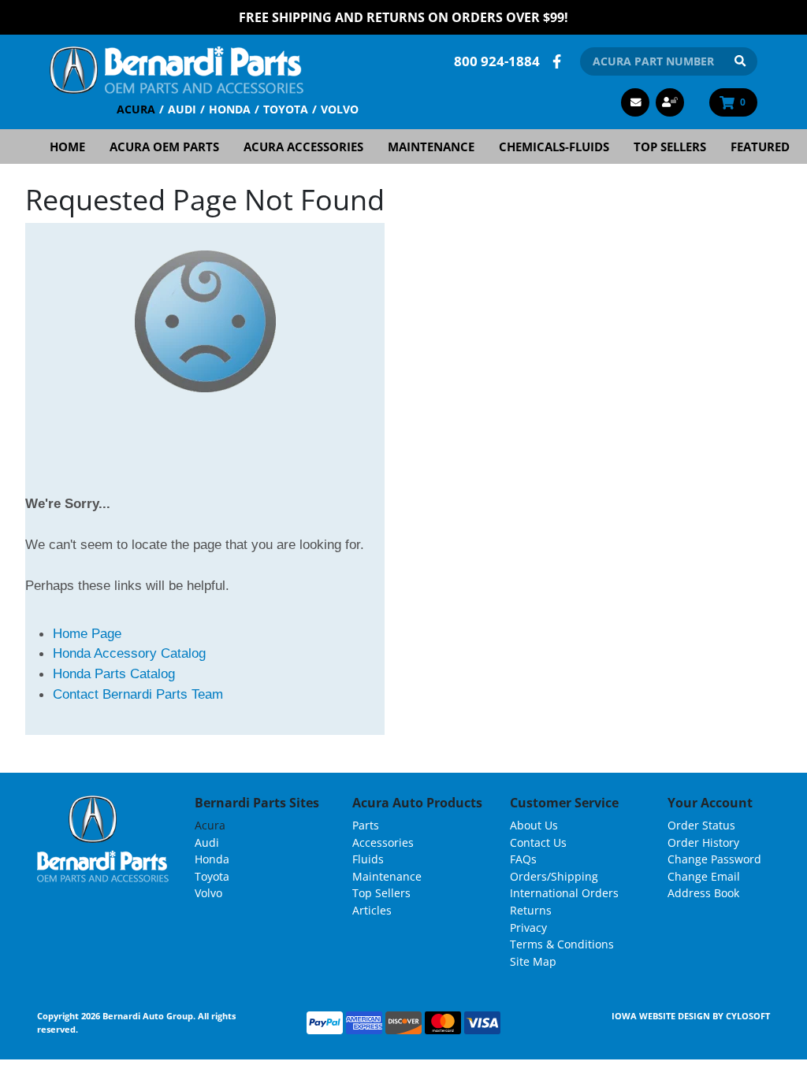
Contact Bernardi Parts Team (138, 694)
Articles (372, 910)
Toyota (285, 109)
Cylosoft (748, 1016)
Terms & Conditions (562, 944)
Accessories (383, 842)
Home (67, 146)
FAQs (523, 859)
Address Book (703, 892)
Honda (230, 109)
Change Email (704, 876)
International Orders (564, 892)
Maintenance (431, 146)
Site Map (533, 961)
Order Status (701, 825)
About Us (534, 825)
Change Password (714, 859)
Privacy (528, 927)
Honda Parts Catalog (114, 673)
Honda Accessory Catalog (129, 653)
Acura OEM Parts (164, 146)
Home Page (87, 633)
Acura (136, 109)
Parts (365, 825)
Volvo (340, 109)
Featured (760, 146)
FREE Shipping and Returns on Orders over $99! (403, 17)
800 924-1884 (497, 61)
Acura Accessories (303, 146)
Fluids (368, 859)
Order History (703, 842)
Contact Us (538, 842)
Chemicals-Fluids (554, 146)
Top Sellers (670, 146)
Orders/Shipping (554, 876)
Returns (531, 910)
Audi (182, 109)
